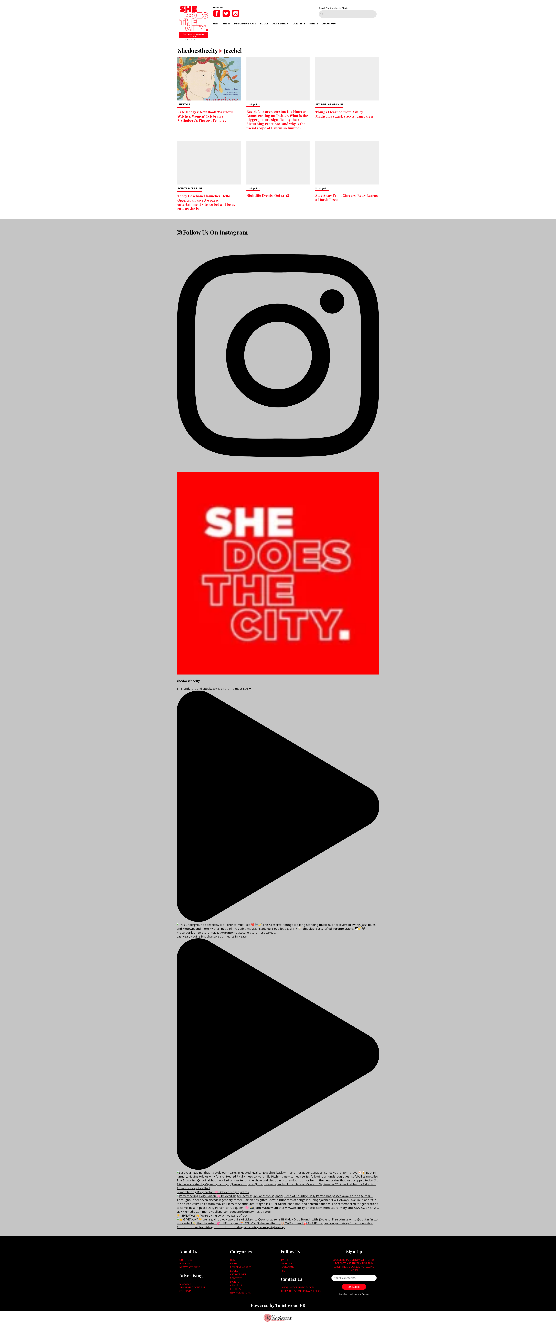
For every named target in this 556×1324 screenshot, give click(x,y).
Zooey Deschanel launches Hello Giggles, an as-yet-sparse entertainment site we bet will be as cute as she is (206, 202)
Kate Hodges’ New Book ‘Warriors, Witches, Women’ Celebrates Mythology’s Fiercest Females (205, 116)
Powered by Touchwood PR (278, 1305)
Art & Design (280, 23)
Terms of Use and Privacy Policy (301, 1291)
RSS (283, 1270)
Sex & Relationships (329, 104)
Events (313, 23)
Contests (299, 23)
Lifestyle (183, 104)
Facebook (287, 1263)
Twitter (286, 1260)
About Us (328, 23)
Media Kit (185, 1283)
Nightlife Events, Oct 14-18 (267, 195)
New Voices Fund (189, 1267)
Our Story (185, 1260)
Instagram (287, 1267)
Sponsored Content (192, 1287)
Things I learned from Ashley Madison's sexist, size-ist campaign (344, 114)
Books (264, 23)
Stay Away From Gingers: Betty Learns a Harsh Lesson (346, 197)
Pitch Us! (184, 1263)
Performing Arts (245, 23)
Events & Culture (189, 188)
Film (215, 23)
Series (226, 23)
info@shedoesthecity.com (297, 1287)
